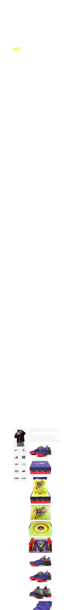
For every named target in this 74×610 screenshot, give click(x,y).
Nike (13, 420)
